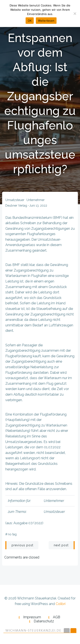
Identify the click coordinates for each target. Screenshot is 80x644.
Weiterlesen (46, 20)
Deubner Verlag (16, 205)
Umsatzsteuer (14, 200)
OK (30, 20)
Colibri (60, 604)
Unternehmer (35, 200)
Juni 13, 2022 (38, 205)
